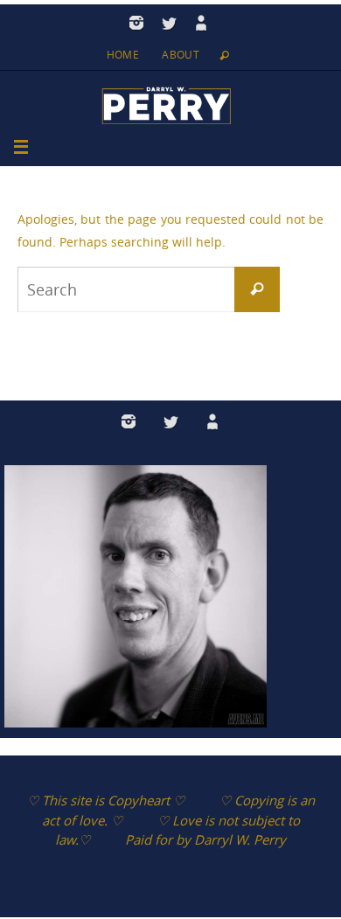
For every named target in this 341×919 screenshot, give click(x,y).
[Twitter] (169, 23)
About (180, 54)
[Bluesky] (201, 23)
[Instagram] (136, 23)
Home (123, 54)
